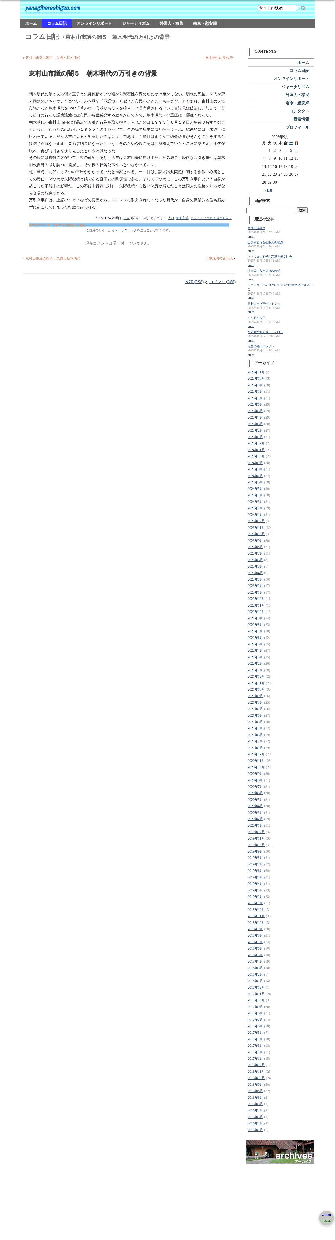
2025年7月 (255, 398)
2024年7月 (255, 476)
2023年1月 (255, 592)
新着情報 (301, 119)
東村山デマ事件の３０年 (264, 303)
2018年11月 (256, 916)
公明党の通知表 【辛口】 (265, 332)
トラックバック (126, 230)
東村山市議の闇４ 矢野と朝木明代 (53, 58)
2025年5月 (255, 411)
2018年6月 (255, 948)
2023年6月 (255, 560)
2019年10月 (256, 845)
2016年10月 (256, 1078)
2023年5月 (255, 566)
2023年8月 (255, 547)
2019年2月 (255, 897)
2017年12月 (256, 987)
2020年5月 (255, 799)
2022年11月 (256, 605)
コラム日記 (57, 23)
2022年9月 (255, 618)
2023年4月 (255, 573)
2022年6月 (255, 638)
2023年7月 (255, 553)
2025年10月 (256, 378)
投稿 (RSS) (194, 282)
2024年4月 (255, 495)
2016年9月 (255, 1084)
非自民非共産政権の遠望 (264, 270)
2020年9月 (255, 773)
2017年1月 (255, 1058)
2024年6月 (255, 482)
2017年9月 (255, 1007)
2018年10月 (256, 923)
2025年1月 (255, 437)
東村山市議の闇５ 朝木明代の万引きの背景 (93, 73)
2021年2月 (255, 741)
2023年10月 (256, 534)
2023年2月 (255, 586)
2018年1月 (255, 981)
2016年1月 (255, 1130)
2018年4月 (255, 961)
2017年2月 (255, 1052)
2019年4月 (255, 884)
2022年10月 (256, 612)
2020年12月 (256, 754)
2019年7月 (255, 864)
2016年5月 (255, 1104)
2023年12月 (256, 521)
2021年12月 (256, 676)
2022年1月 (255, 670)
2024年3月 (255, 502)
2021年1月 (255, 748)
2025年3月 (255, 424)
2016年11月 (256, 1071)
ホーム (31, 23)
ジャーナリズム (136, 23)
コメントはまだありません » (211, 218)
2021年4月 (255, 728)
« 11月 (268, 190)
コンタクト (299, 111)
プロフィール (297, 127)
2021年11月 (256, 683)
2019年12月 (256, 832)
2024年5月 (255, 489)
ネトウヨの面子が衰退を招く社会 (270, 256)
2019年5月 (255, 877)
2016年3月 (255, 1117)
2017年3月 (255, 1045)
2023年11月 (256, 528)
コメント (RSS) (222, 282)
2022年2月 (255, 663)
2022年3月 (255, 657)
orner (127, 218)
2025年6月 (255, 404)
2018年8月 (255, 935)
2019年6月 (255, 871)
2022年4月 (255, 650)
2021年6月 (255, 715)
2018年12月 (256, 910)
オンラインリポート (94, 23)
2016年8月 (255, 1091)
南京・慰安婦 (205, 23)
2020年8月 (255, 780)
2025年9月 (255, 385)
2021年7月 (255, 709)
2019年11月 (256, 838)
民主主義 (182, 218)
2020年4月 (255, 806)
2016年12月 (256, 1065)
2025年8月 (255, 391)
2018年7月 (255, 942)
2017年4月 (255, 1039)
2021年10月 (256, 689)
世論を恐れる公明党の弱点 (265, 242)
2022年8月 (255, 625)
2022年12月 (256, 599)
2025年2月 (255, 430)
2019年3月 (255, 890)
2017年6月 (255, 1026)
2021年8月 (255, 702)
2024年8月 (255, 469)
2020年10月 (256, 767)
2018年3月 (255, 968)
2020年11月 (256, 760)
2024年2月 (255, 508)
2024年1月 (255, 515)
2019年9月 (255, 851)
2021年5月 (255, 722)
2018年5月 (255, 955)
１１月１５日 (256, 318)
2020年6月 (255, 793)
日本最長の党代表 (219, 58)
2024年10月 (256, 456)
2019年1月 (255, 903)
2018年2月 (255, 974)
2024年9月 (255, 463)
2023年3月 (255, 579)
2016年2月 (255, 1123)
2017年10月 (256, 1000)
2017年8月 (255, 1013)
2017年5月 (255, 1032)
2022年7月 (255, 631)
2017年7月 (255, 1020)
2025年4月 (255, 417)
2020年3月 (255, 812)
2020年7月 (255, 786)
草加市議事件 (256, 228)
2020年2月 (255, 819)
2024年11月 (256, 450)
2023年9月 (255, 540)
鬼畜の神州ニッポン (261, 346)
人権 (171, 218)
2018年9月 (255, 929)
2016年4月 (255, 1110)
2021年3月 (255, 735)
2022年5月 (255, 644)
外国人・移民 (171, 23)
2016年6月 (255, 1097)
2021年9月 (255, 696)
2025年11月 (256, 372)
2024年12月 (256, 443)
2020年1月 (255, 825)
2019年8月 (255, 858)
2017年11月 (256, 994)
